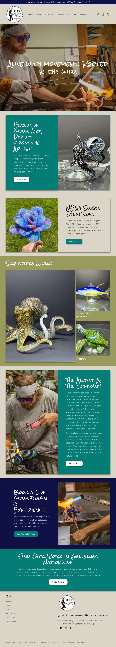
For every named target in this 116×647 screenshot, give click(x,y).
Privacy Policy (11, 617)
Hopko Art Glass (16, 642)
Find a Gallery (58, 582)
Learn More (74, 463)
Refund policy (81, 642)
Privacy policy (41, 642)
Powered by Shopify (28, 642)
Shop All (9, 601)
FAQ (7, 609)
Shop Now (21, 179)
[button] (31, 14)
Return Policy (11, 621)
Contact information (68, 642)
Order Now (74, 241)
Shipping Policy (11, 613)
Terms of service (54, 642)
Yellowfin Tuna (83, 313)
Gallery (8, 605)
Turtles (81, 358)
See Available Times (26, 534)
